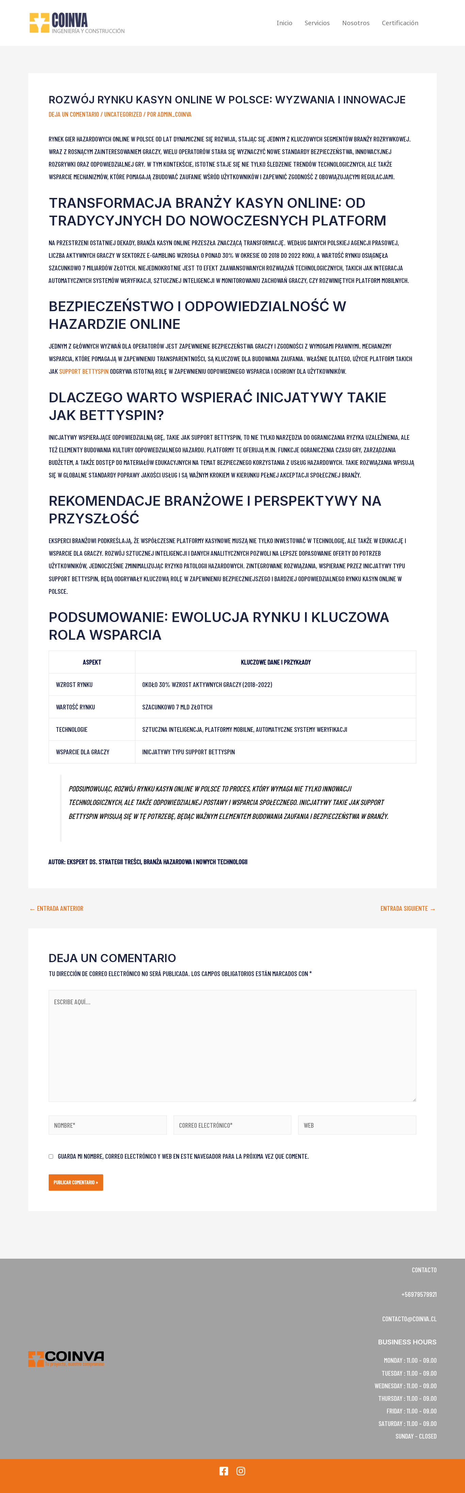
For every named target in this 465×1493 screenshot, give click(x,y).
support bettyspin (84, 371)
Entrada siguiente (408, 908)
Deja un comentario (74, 114)
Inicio (284, 23)
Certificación (400, 23)
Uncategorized (123, 114)
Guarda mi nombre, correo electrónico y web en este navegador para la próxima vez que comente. (183, 1156)
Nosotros (356, 23)
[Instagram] (241, 1471)
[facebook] (223, 1471)
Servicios (317, 23)
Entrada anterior (56, 908)
